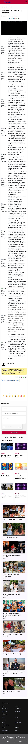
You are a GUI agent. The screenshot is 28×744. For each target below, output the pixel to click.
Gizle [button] (8, 741)
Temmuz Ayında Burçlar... (19, 456)
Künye (3, 706)
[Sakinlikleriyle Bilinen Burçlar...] (21, 486)
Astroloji (10, 7)
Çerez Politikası (18, 708)
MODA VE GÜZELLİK (5, 725)
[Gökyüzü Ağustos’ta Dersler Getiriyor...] (7, 446)
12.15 (11, 16)
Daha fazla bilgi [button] (12, 738)
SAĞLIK (16, 730)
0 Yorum (16, 16)
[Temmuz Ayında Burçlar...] (21, 446)
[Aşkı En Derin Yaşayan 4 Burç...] (7, 486)
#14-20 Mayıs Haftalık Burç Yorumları (10, 380)
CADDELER (17, 719)
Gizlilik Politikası (5, 708)
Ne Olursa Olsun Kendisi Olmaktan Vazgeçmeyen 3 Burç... (20, 477)
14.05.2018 (4, 16)
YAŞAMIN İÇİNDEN (5, 730)
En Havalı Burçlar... (5, 475)
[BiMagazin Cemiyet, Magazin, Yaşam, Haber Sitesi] (7, 2)
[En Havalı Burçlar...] (7, 466)
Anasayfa (4, 7)
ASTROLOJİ (17, 727)
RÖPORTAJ (4, 733)
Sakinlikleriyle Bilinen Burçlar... (20, 496)
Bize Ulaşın (17, 706)
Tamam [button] (20, 741)
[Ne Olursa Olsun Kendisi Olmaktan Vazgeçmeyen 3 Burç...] (21, 466)
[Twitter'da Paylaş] (11, 18)
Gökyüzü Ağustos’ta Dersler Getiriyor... (6, 456)
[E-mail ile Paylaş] (19, 18)
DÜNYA (3, 722)
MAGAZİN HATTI (18, 717)
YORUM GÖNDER (14, 432)
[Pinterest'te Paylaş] (15, 18)
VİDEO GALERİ (17, 711)
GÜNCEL (3, 717)
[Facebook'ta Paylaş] (9, 18)
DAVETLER (4, 719)
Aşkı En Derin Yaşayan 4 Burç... (6, 496)
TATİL (16, 725)
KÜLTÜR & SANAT (18, 722)
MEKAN (3, 727)
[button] (26, 3)
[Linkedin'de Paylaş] (13, 18)
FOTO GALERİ (4, 711)
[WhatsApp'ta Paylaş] (17, 18)
